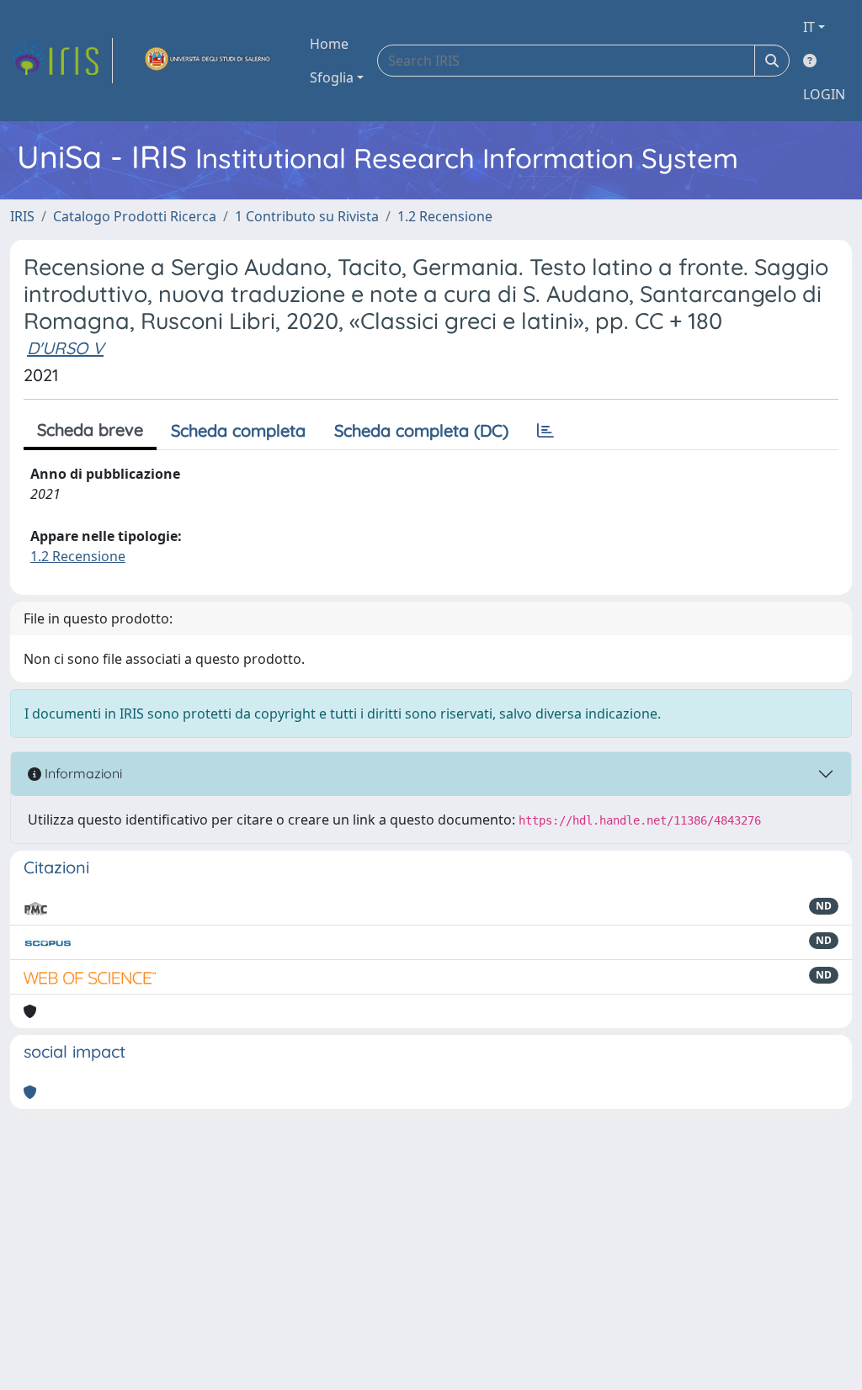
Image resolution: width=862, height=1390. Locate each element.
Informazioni (81, 773)
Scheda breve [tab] (90, 429)
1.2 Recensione (444, 216)
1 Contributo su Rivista (307, 216)
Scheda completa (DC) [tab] (421, 430)
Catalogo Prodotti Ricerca (134, 216)
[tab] (545, 430)
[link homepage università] (208, 60)
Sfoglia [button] (332, 77)
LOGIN (824, 94)
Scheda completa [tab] (238, 430)
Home (329, 43)
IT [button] (809, 27)
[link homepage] (61, 60)
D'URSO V (65, 347)
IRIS (22, 216)
